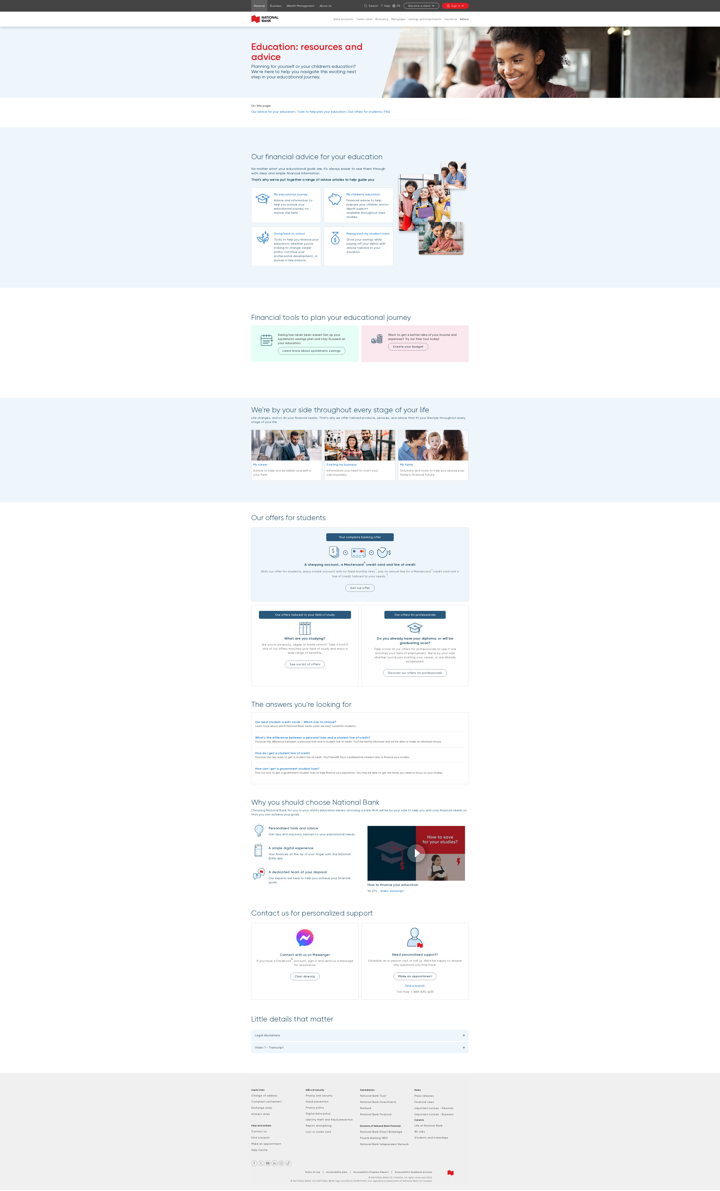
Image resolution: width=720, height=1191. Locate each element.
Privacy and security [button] (319, 1095)
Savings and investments (425, 19)
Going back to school (289, 233)
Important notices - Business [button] (434, 1114)
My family (406, 464)
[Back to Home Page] (265, 19)
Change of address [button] (264, 1095)
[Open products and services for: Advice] (464, 23)
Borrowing (381, 19)
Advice (464, 19)
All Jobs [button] (420, 1131)
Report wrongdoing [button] (319, 1125)
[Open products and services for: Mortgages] (398, 22)
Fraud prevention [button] (317, 1101)
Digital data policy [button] (318, 1113)
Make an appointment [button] (266, 1143)
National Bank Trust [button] (373, 1095)
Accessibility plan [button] (336, 1172)
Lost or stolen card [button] (318, 1131)
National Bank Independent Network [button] (384, 1144)
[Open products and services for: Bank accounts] (343, 22)
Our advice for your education (273, 111)
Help (387, 5)
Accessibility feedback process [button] (413, 1172)
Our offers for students (365, 111)
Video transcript (392, 891)
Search (373, 5)
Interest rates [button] (260, 1113)
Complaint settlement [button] (266, 1101)
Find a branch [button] (260, 1137)
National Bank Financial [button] (376, 1114)
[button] (416, 853)
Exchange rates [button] (261, 1107)
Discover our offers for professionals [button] (415, 673)
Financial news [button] (424, 1101)
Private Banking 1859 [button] (374, 1137)
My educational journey (291, 194)
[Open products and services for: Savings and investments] (425, 22)
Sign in (455, 5)
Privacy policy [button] (315, 1107)
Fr (398, 5)
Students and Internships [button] (431, 1137)
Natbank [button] (366, 1108)
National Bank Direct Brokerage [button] (381, 1131)
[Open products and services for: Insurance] (450, 22)
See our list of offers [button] (305, 664)
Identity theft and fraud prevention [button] (329, 1119)
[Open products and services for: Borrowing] (381, 22)
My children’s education (363, 194)
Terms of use (312, 1172)
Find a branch (415, 986)
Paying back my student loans (368, 233)
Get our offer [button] (360, 588)
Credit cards (364, 19)
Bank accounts (343, 19)
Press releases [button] (424, 1095)
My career (260, 464)
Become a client (419, 5)
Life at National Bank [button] (429, 1125)
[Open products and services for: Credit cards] (364, 22)
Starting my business (342, 464)
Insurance (450, 19)
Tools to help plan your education (321, 111)
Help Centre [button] (259, 1149)
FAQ (387, 111)
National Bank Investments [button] (378, 1101)
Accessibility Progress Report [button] (371, 1172)
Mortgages (398, 19)
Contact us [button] (259, 1131)
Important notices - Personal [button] (434, 1108)
